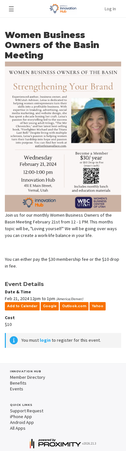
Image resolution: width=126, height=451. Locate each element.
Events (16, 389)
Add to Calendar (22, 306)
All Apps (18, 428)
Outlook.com (74, 306)
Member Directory (27, 377)
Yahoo (97, 306)
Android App (22, 422)
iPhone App (21, 416)
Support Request (26, 411)
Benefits (18, 383)
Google (50, 306)
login (45, 340)
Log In (110, 9)
